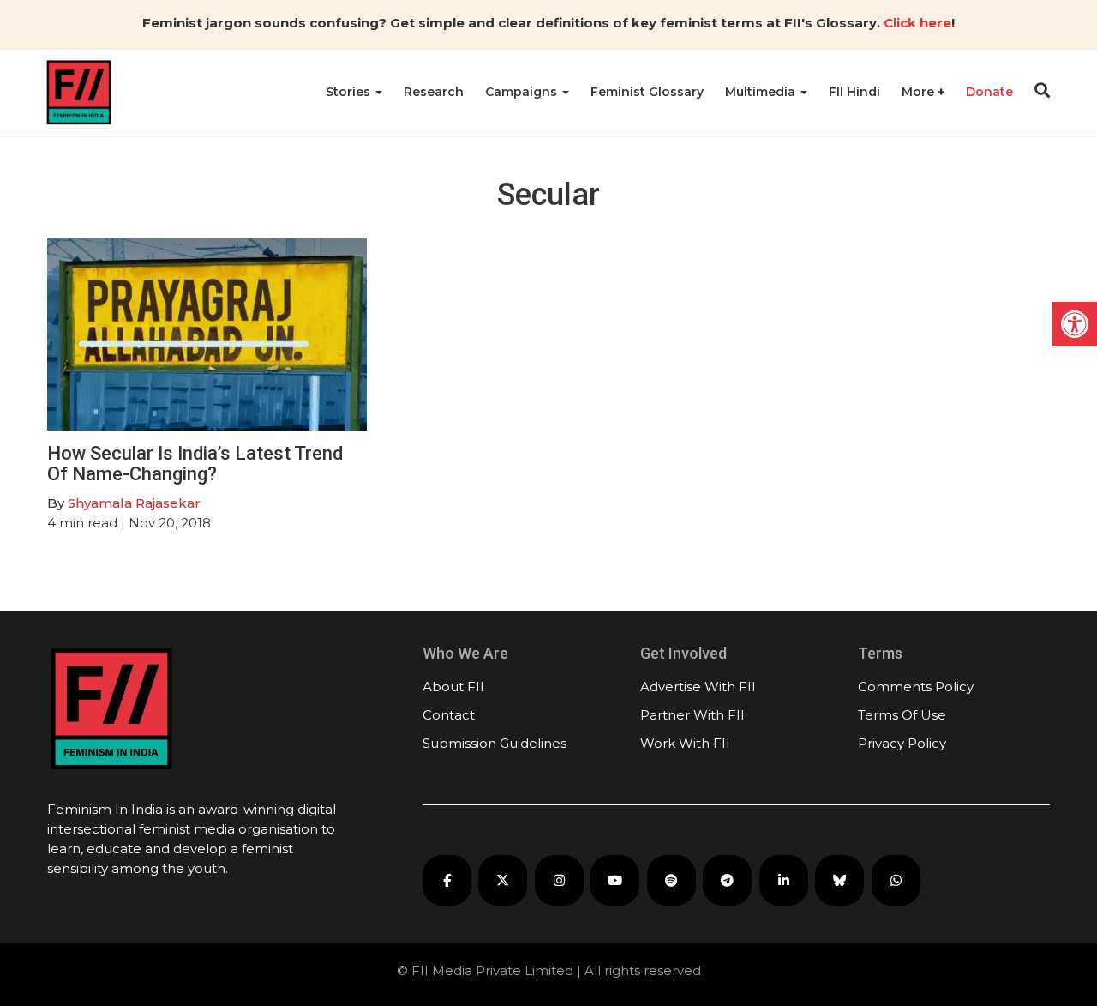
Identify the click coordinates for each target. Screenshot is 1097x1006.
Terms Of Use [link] (902, 715)
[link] (1074, 324)
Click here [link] (917, 23)
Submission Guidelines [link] (494, 743)
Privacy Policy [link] (902, 743)
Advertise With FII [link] (698, 686)
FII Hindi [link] (854, 91)
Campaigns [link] (522, 91)
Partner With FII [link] (692, 715)
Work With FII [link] (685, 743)
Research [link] (434, 91)
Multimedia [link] (762, 91)
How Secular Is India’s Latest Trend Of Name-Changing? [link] (195, 464)
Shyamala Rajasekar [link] (134, 503)
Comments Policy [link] (916, 686)
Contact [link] (449, 715)
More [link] (920, 91)
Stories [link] (350, 91)
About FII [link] (453, 686)
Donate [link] (989, 91)
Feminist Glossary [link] (647, 91)
